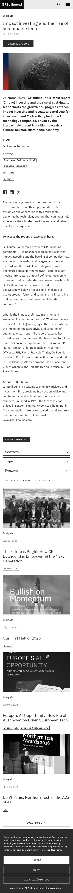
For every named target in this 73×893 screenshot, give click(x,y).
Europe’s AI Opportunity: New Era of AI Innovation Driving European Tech (35, 718)
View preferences (36, 879)
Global (8, 178)
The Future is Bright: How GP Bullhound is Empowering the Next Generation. (33, 556)
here (50, 236)
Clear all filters (35, 480)
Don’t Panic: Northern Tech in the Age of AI (36, 799)
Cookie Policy (16, 888)
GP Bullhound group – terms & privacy (43, 888)
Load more (34, 822)
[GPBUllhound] (12, 4)
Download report (18, 43)
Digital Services (15, 165)
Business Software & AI (19, 160)
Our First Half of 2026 (22, 638)
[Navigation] (68, 4)
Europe (8, 568)
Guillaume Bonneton (16, 146)
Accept (36, 860)
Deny (36, 869)
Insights (8, 15)
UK (16, 568)
